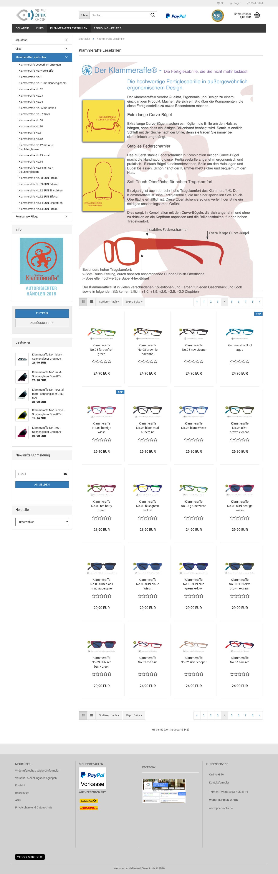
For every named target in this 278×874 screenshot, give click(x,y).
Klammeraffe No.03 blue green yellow (147, 506)
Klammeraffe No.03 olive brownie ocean (240, 428)
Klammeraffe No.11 (31, 132)
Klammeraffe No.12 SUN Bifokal (38, 196)
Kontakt (20, 785)
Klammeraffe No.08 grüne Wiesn (193, 504)
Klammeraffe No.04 (31, 101)
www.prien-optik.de (221, 808)
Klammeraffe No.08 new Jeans (193, 347)
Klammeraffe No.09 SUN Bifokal (38, 184)
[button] (220, 3)
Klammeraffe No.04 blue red (240, 660)
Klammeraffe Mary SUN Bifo (36, 70)
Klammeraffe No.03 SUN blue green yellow (193, 584)
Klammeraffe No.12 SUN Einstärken (41, 190)
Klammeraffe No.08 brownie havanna (147, 350)
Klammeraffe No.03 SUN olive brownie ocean (239, 584)
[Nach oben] (266, 867)
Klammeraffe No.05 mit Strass (37, 108)
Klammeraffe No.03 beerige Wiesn (101, 428)
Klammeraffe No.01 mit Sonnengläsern (42, 83)
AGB (18, 800)
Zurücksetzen (42, 322)
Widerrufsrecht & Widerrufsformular (37, 770)
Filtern (42, 313)
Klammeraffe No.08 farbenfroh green (101, 350)
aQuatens (23, 28)
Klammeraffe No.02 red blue (147, 660)
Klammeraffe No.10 (31, 126)
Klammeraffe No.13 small (34, 155)
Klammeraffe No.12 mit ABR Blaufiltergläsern (36, 147)
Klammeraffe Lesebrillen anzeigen (40, 64)
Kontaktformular (219, 782)
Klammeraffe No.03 (31, 95)
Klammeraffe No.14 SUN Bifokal (38, 209)
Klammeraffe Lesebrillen (68, 28)
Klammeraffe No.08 (31, 120)
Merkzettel (256, 3)
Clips (40, 28)
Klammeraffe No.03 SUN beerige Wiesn (239, 506)
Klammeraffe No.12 (31, 138)
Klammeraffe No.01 (31, 77)
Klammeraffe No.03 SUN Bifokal (38, 177)
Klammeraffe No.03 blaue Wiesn (193, 426)
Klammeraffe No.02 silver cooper (194, 660)
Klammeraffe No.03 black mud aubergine (147, 428)
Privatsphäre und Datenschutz (33, 807)
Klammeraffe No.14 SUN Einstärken (41, 202)
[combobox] (109, 302)
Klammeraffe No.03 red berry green (101, 506)
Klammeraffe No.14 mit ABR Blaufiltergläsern (36, 169)
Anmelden (42, 484)
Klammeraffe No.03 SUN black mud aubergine (101, 584)
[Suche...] (153, 15)
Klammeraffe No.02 (31, 89)
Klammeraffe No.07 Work (34, 114)
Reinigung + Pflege (107, 28)
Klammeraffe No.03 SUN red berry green (101, 662)
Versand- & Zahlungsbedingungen (36, 778)
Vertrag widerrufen (30, 856)
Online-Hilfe (216, 774)
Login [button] (236, 3)
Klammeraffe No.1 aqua (239, 347)
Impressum (22, 792)
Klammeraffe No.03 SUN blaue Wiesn (147, 584)
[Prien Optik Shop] (43, 15)
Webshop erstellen (125, 868)
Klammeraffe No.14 (31, 161)
